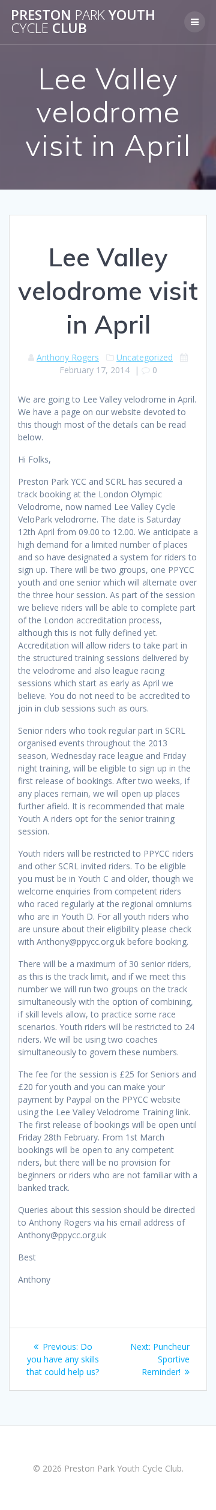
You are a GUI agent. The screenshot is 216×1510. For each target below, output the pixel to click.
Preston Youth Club (83, 21)
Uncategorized (144, 357)
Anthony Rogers (68, 357)
